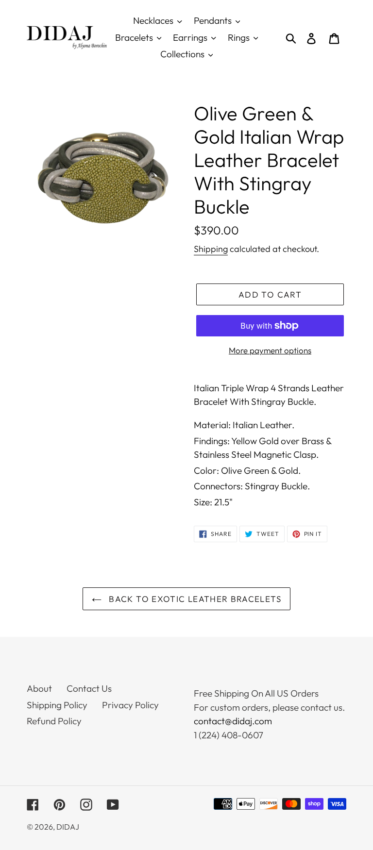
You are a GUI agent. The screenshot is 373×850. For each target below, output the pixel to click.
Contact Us (89, 688)
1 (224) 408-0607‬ (228, 735)
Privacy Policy (130, 705)
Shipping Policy (57, 705)
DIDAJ (67, 827)
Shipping (211, 248)
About (39, 688)
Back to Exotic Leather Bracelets (193, 599)
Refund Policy (54, 721)
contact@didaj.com (233, 721)
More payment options (270, 350)
